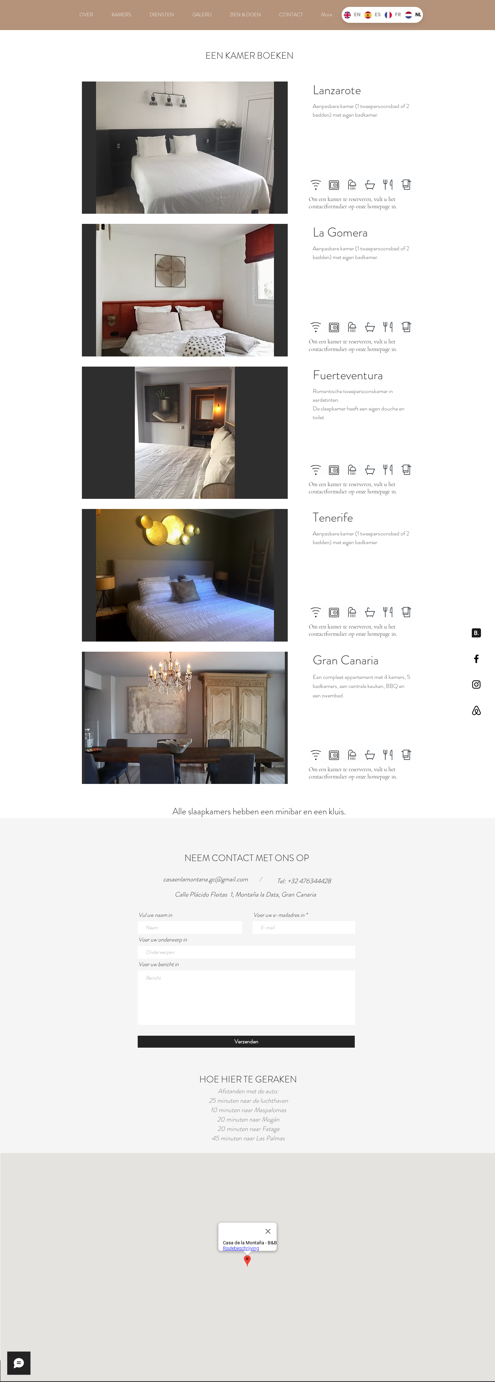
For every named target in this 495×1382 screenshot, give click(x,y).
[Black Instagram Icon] (476, 684)
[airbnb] (476, 710)
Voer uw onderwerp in (162, 940)
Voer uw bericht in (158, 964)
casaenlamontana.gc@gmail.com (205, 879)
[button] (185, 148)
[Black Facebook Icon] (476, 658)
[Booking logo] (476, 633)
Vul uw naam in (155, 915)
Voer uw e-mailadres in (278, 915)
